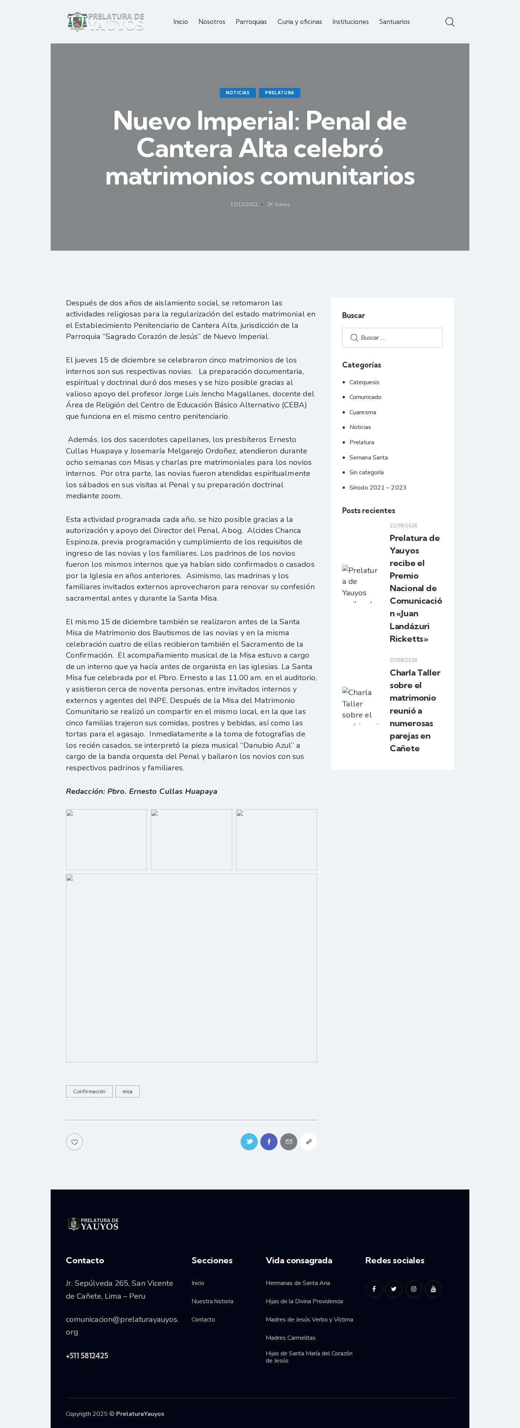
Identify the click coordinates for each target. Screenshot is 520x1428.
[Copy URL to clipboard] (308, 1141)
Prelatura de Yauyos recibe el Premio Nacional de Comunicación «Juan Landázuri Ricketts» (416, 588)
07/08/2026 (404, 660)
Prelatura (279, 92)
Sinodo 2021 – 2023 (378, 487)
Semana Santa (368, 457)
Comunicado (365, 397)
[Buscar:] (392, 337)
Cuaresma (362, 412)
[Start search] (449, 22)
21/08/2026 (404, 525)
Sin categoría (366, 472)
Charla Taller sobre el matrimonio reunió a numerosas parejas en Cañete (415, 710)
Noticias (238, 92)
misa (127, 1091)
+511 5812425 (87, 1355)
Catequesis (364, 382)
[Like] (75, 1141)
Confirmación (89, 1091)
